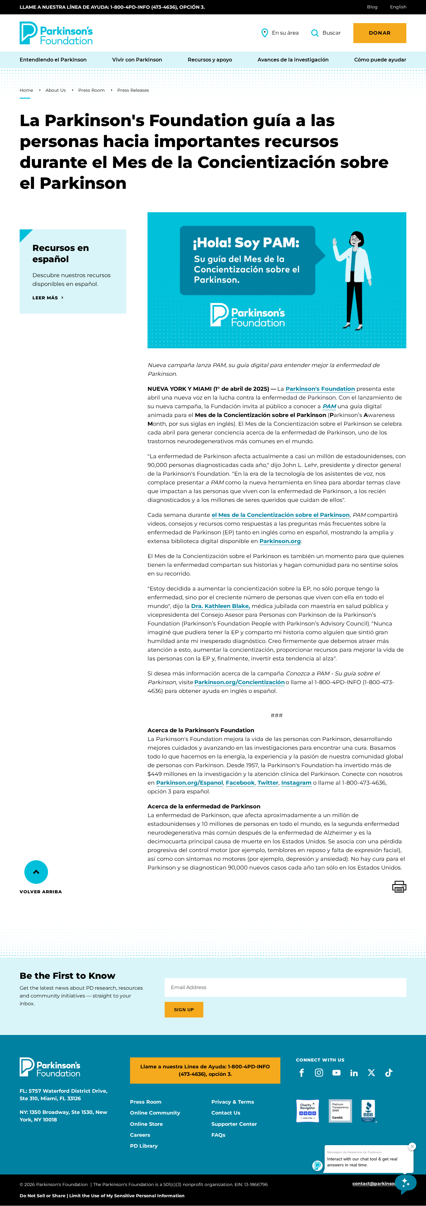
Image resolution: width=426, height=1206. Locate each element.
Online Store (146, 1124)
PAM (329, 406)
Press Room (91, 90)
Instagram (296, 782)
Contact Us (225, 1113)
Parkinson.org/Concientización (239, 682)
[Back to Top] (36, 872)
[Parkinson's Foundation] (56, 33)
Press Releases (133, 90)
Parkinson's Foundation (320, 388)
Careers (140, 1135)
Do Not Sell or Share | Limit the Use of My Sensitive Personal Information (102, 1196)
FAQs (218, 1135)
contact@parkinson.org (379, 1183)
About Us (56, 90)
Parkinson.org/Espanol (189, 782)
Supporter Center (234, 1124)
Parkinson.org (280, 541)
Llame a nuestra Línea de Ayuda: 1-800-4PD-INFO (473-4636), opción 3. (112, 7)
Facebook (240, 782)
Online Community (155, 1113)
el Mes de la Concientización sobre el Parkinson (281, 515)
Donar (380, 33)
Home (26, 90)
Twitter (268, 782)
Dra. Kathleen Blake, (220, 606)
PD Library (144, 1146)
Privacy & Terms (232, 1102)
